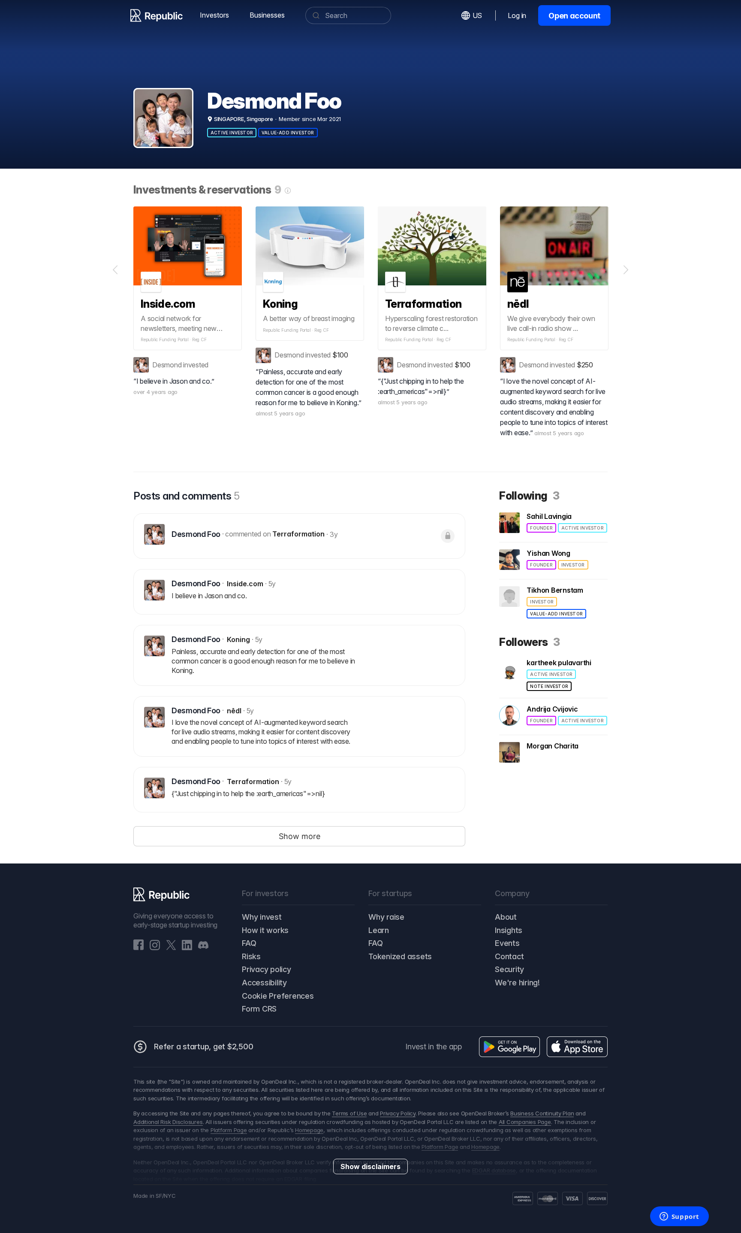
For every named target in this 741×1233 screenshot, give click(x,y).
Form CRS (259, 1008)
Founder (541, 527)
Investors (214, 15)
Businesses (267, 15)
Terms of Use (349, 1113)
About (506, 916)
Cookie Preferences (278, 995)
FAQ (249, 943)
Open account (574, 15)
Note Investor (549, 686)
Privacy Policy (398, 1113)
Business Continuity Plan (542, 1113)
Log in (517, 15)
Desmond (166, 365)
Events (507, 943)
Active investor (232, 132)
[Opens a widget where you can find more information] (679, 1217)
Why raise (386, 916)
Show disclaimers (370, 1166)
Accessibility (264, 982)
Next (626, 270)
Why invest (262, 916)
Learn (378, 930)
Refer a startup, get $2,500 (203, 1046)
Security (509, 969)
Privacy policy (266, 969)
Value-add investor (288, 132)
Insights (508, 930)
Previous (115, 270)
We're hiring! (517, 982)
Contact (509, 956)
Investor (573, 564)
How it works (265, 930)
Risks (251, 956)
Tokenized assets (400, 956)
